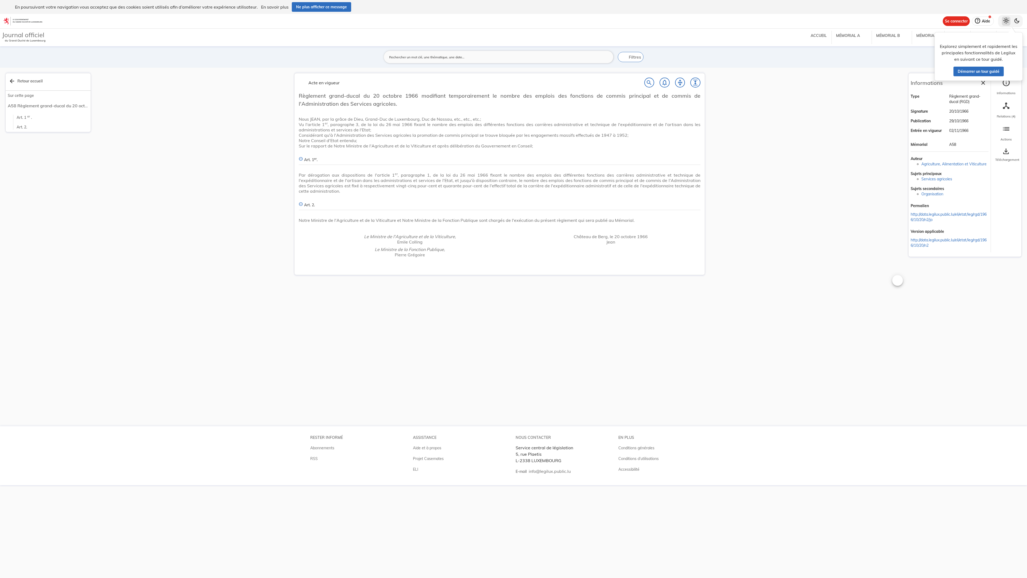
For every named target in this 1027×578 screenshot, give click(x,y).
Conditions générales (636, 448)
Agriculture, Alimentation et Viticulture (954, 164)
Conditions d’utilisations (638, 458)
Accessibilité (628, 469)
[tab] (1006, 87)
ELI (415, 469)
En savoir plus (275, 7)
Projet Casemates (428, 458)
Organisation (932, 194)
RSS (314, 458)
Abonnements (322, 448)
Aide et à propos (427, 448)
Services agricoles (936, 179)
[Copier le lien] (936, 206)
